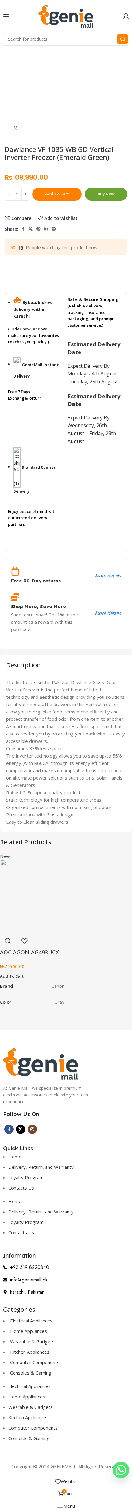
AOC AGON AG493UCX (29, 952)
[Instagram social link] (32, 1129)
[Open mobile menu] (6, 16)
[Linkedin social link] (46, 229)
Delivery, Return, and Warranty (41, 1167)
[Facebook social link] (23, 229)
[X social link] (30, 229)
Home (14, 1156)
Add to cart (57, 194)
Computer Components (35, 1362)
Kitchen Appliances (29, 1352)
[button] (12, 976)
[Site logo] (66, 16)
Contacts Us (21, 1188)
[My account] (126, 16)
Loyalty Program (26, 1177)
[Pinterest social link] (38, 229)
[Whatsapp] (121, 1470)
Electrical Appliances (31, 1321)
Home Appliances (28, 1331)
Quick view (7, 941)
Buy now (106, 194)
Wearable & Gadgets (32, 1341)
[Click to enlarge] (15, 128)
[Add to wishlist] (24, 941)
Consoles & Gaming (30, 1373)
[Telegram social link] (54, 229)
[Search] (122, 39)
